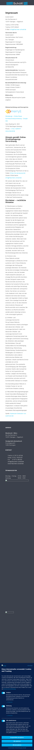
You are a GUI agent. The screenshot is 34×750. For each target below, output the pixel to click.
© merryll (30, 665)
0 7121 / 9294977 (16, 129)
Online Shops (18, 116)
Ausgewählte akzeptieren (17, 737)
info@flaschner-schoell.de (18, 29)
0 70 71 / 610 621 (17, 460)
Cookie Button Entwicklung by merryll (17, 748)
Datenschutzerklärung (9, 689)
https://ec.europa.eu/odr (17, 173)
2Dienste (9, 716)
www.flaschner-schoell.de (16, 464)
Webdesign (8, 116)
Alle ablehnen (17, 741)
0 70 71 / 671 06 (18, 456)
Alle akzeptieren (17, 745)
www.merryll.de (10, 131)
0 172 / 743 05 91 (17, 458)
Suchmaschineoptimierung (13, 119)
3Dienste (9, 702)
